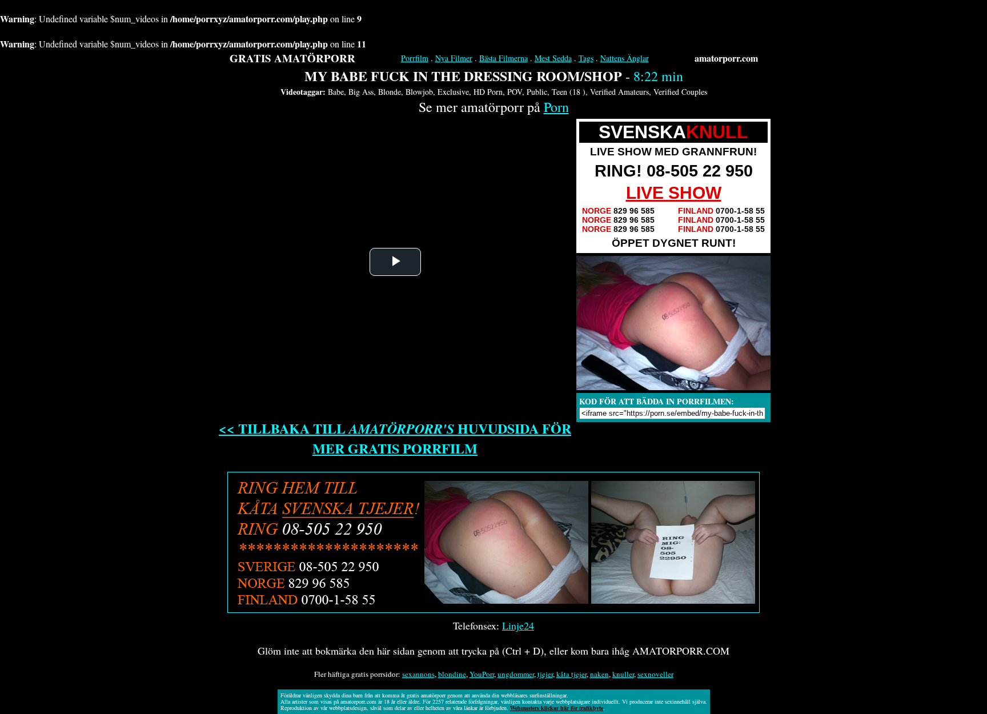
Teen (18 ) (568, 91)
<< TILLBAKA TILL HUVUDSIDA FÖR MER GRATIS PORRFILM (395, 438)
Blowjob (419, 91)
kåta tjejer (571, 674)
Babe (336, 91)
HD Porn (488, 91)
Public (537, 91)
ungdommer (515, 674)
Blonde (389, 91)
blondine (452, 674)
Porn (556, 107)
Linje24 (518, 625)
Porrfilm (414, 58)
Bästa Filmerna (503, 58)
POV (514, 91)
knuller (623, 674)
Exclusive (453, 91)
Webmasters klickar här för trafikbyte (556, 708)
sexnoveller (655, 674)
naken (599, 674)
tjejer (545, 674)
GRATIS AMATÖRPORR (292, 58)
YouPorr (482, 674)
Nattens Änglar (624, 58)
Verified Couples (680, 91)
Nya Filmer (453, 58)
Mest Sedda (553, 58)
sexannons (418, 674)
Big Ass (361, 91)
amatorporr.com (726, 58)
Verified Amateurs (619, 91)
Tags (586, 58)
